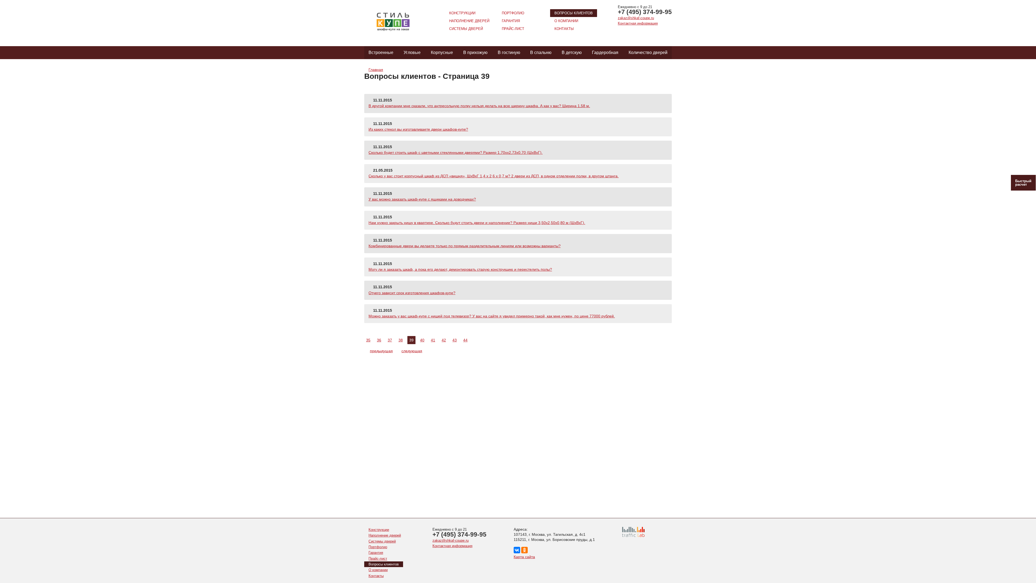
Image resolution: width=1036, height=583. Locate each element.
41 (433, 340)
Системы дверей (466, 29)
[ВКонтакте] (517, 550)
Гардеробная (605, 52)
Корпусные (442, 52)
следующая (411, 351)
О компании (566, 21)
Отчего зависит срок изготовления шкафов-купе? (412, 293)
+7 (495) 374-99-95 (645, 11)
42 (444, 340)
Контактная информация (638, 23)
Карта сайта (524, 557)
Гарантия (511, 21)
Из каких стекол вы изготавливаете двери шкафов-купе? (418, 129)
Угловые (412, 52)
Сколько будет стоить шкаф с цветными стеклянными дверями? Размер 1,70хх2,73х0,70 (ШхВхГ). (456, 152)
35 (368, 340)
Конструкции (462, 13)
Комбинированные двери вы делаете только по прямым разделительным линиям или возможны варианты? (465, 246)
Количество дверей (648, 52)
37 (390, 340)
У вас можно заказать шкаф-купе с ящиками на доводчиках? (422, 199)
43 (454, 340)
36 (379, 340)
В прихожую (475, 52)
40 (422, 340)
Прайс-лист (513, 29)
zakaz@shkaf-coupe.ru (636, 18)
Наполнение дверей (469, 21)
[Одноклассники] (524, 550)
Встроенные (381, 52)
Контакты (564, 29)
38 (400, 340)
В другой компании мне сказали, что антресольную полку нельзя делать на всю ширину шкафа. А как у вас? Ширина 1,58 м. (479, 106)
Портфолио (513, 13)
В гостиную (509, 52)
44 (465, 340)
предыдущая (381, 351)
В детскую (572, 52)
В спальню (540, 52)
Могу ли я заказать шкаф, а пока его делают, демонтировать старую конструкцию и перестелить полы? (460, 269)
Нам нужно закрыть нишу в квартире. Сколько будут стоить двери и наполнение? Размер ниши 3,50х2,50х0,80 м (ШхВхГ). (477, 223)
